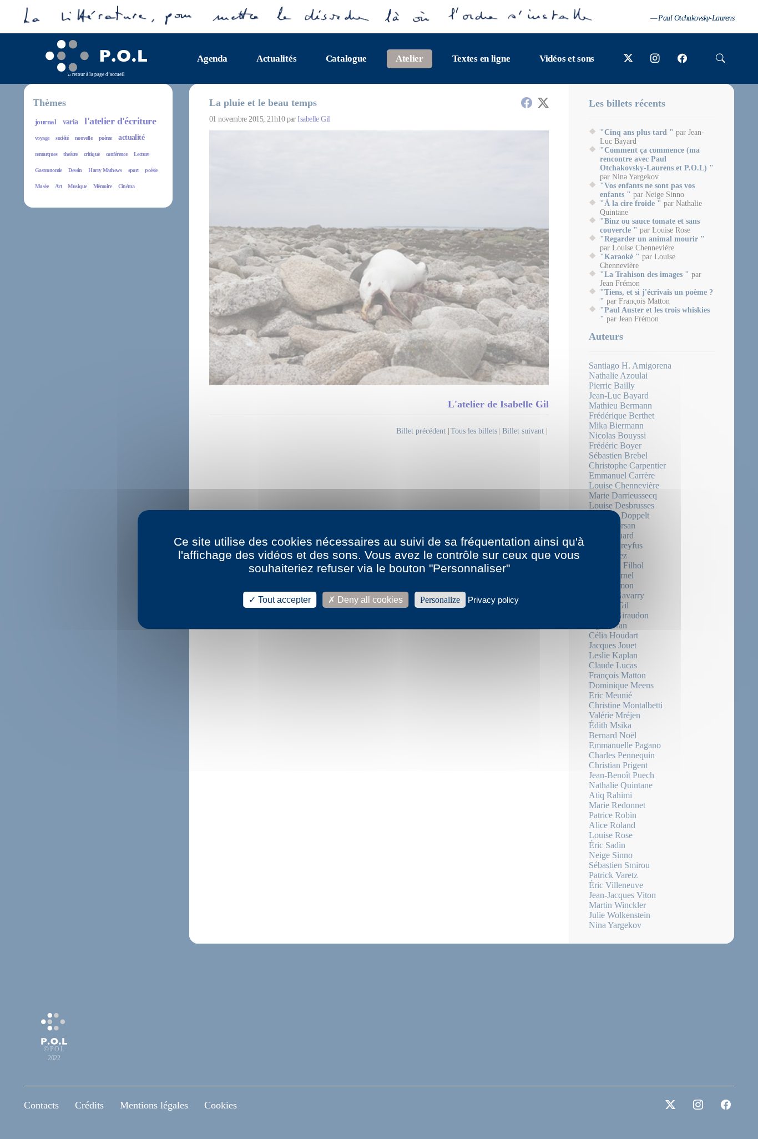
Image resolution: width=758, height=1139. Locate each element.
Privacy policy (493, 599)
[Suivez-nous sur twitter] (628, 58)
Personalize (440, 599)
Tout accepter (283, 599)
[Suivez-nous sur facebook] (682, 58)
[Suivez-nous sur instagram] (655, 58)
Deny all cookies (369, 599)
